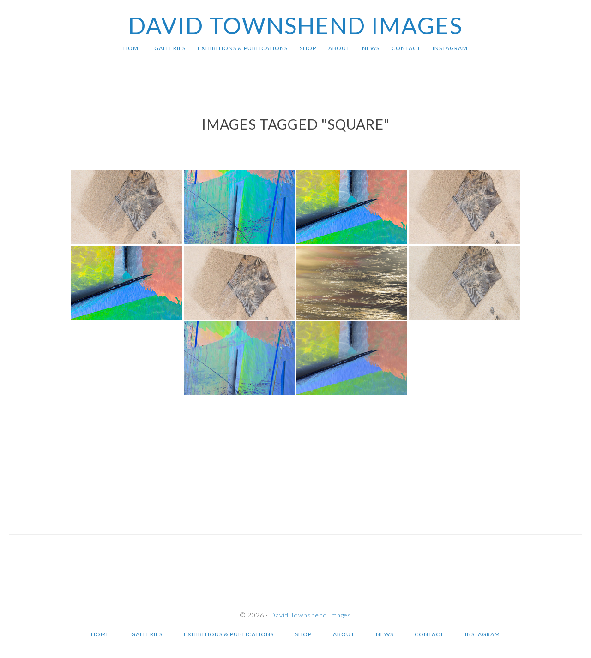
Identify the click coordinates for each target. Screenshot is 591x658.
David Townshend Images (295, 25)
